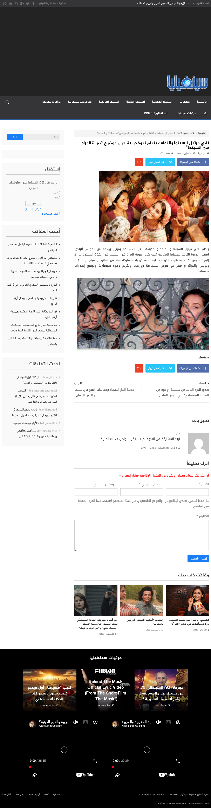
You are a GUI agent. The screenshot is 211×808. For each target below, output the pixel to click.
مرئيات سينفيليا (186, 113)
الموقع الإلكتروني (105, 484)
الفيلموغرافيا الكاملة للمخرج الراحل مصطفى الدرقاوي (32, 247)
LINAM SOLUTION (162, 794)
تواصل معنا (20, 794)
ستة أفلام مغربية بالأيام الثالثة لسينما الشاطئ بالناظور (32, 341)
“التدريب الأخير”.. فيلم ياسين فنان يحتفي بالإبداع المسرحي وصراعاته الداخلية (36, 396)
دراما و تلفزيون (51, 102)
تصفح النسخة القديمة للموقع (52, 3)
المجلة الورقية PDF (156, 113)
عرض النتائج (33, 209)
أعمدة (46, 794)
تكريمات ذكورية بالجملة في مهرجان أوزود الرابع (162, 3)
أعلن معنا (6, 794)
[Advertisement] (105, 43)
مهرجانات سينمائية (80, 102)
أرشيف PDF (34, 794)
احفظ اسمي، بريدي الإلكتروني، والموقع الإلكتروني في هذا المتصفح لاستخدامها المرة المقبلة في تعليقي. (143, 503)
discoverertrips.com (198, 803)
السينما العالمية (109, 102)
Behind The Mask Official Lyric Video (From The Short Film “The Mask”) (105, 690)
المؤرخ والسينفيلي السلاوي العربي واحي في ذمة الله (32, 287)
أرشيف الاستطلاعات (50, 214)
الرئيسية (202, 102)
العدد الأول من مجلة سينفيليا (28, 423)
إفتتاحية (56, 794)
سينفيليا (202, 153)
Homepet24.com (177, 803)
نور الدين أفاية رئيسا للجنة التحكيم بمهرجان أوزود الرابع (33, 314)
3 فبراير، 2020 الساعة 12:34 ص (163, 448)
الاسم (204, 484)
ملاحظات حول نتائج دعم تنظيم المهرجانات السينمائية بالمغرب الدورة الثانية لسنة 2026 (34, 327)
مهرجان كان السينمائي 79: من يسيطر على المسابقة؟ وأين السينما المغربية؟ (161, 693)
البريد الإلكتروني (151, 484)
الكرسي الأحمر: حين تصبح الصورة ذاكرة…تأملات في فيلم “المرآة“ (189, 622)
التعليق (202, 516)
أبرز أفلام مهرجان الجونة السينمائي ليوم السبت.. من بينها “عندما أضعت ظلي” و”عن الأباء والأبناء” (97, 624)
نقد (205, 113)
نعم (55, 193)
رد (142, 448)
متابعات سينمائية (186, 133)
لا (56, 198)
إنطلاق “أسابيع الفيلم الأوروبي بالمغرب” (145, 622)
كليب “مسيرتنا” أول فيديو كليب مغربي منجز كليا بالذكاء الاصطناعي (50, 693)
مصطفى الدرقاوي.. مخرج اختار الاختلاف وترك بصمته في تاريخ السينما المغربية (32, 260)
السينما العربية (135, 102)
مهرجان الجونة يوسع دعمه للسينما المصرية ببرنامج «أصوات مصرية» (34, 274)
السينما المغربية (162, 102)
